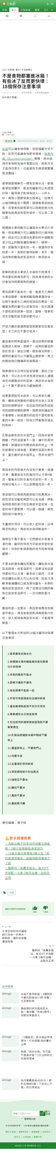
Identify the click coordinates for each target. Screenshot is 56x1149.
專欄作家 (38, 1137)
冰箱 (5, 149)
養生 (13, 10)
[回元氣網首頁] (11, 3)
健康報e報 (29, 1118)
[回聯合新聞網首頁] (4, 4)
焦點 (4, 10)
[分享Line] (21, 15)
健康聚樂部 (24, 1132)
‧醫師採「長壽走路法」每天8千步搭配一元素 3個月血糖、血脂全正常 (27, 873)
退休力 (17, 1137)
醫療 (37, 10)
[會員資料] (47, 4)
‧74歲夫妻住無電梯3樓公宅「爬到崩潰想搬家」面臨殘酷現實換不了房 (27, 858)
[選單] (52, 4)
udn (4, 69)
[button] (52, 9)
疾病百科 (46, 1132)
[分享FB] (7, 15)
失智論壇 (25, 10)
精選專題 (35, 1132)
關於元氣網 (11, 1132)
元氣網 (11, 69)
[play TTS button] (14, 141)
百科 (46, 10)
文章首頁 (27, 1137)
